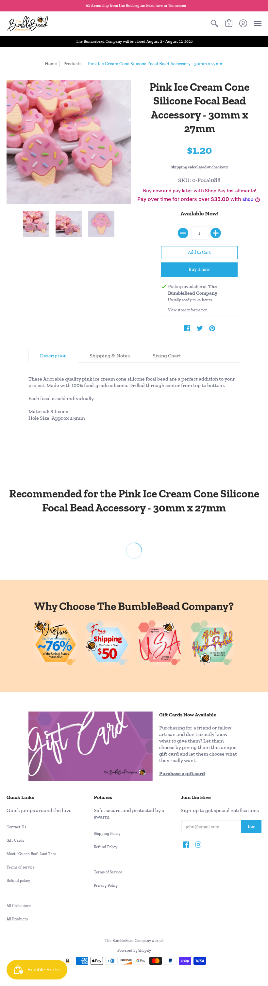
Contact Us (16, 827)
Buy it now (199, 269)
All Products (17, 919)
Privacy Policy (106, 885)
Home (51, 64)
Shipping (179, 166)
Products (72, 64)
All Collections (19, 905)
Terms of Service (108, 872)
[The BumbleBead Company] (28, 23)
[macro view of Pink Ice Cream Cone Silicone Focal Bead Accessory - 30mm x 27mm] (36, 224)
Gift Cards (15, 840)
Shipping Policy (107, 833)
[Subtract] (183, 233)
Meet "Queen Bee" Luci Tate (31, 854)
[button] (214, 23)
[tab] (53, 356)
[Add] (215, 233)
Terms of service (21, 867)
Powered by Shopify (134, 950)
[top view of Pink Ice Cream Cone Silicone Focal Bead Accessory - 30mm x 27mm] (101, 224)
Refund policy (18, 880)
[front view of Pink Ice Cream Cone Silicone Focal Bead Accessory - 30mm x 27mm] (69, 224)
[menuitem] (214, 23)
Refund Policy (105, 847)
